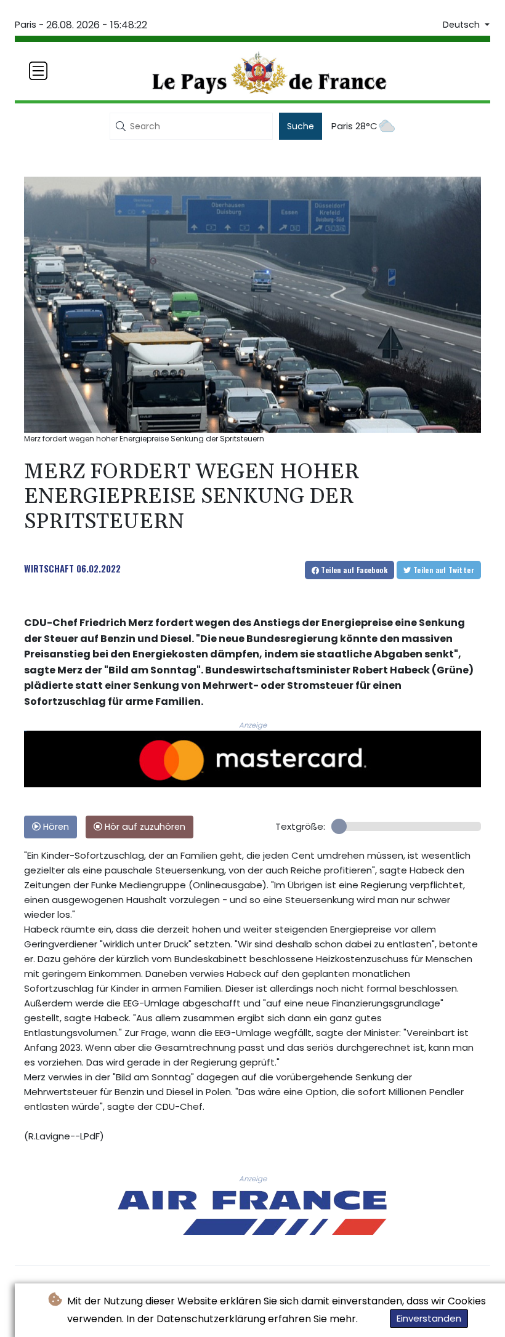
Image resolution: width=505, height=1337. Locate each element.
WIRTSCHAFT (49, 568)
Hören (55, 827)
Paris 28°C (354, 125)
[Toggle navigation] (38, 70)
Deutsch (462, 24)
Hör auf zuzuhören (143, 827)
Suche (300, 126)
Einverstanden (429, 1318)
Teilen (353, 569)
